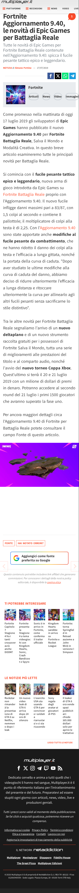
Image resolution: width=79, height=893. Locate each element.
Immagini (72, 96)
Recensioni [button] (35, 8)
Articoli (33, 96)
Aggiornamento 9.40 (57, 227)
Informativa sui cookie (17, 830)
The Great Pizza (26, 863)
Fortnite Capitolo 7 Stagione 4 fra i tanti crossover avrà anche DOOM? (10, 638)
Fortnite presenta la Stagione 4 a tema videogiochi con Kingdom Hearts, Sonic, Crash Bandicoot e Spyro (24, 642)
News (46, 96)
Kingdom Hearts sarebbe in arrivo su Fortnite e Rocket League (53, 635)
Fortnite (35, 87)
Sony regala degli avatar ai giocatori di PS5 (53, 706)
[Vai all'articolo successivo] (4, 566)
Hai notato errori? (30, 543)
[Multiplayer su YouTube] (53, 768)
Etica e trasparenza (23, 834)
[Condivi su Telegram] (72, 76)
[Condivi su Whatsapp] (65, 76)
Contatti (41, 834)
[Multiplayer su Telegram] (39, 768)
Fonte (9, 543)
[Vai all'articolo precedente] (75, 566)
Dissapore (45, 857)
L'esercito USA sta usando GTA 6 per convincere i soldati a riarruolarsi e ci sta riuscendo (39, 712)
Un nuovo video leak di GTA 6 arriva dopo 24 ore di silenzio (24, 709)
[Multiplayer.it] (17, 2)
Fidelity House (62, 857)
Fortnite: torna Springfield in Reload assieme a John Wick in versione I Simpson (68, 638)
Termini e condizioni (61, 830)
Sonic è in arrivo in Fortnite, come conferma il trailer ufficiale (39, 633)
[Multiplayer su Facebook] (18, 768)
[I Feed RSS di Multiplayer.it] (60, 768)
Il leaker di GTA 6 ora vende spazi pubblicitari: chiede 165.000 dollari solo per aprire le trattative (68, 715)
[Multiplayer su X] (25, 768)
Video (65, 8)
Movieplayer (30, 857)
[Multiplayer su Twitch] (46, 768)
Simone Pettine (23, 67)
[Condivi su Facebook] (50, 76)
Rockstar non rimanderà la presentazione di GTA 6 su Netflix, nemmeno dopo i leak (10, 714)
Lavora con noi (56, 834)
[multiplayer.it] (39, 760)
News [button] (54, 8)
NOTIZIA (7, 67)
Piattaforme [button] (13, 8)
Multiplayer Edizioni (50, 863)
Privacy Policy (40, 830)
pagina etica (54, 582)
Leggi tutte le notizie (60, 742)
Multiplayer (14, 857)
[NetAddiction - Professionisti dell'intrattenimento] (48, 850)
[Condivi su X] (58, 76)
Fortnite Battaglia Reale (24, 194)
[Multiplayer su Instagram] (32, 768)
